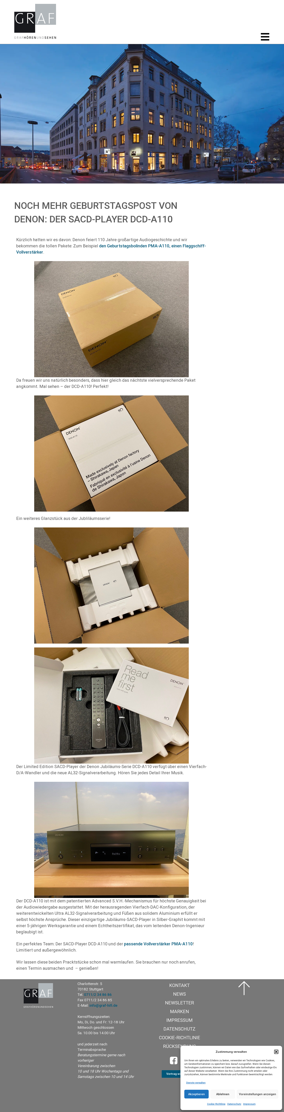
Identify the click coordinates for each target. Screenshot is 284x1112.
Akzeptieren (196, 1094)
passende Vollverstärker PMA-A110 (158, 943)
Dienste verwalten (196, 1082)
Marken (179, 1011)
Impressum (249, 1104)
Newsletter (179, 1003)
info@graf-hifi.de (103, 1005)
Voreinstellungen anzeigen (257, 1094)
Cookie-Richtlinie (216, 1104)
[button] (276, 1052)
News (179, 994)
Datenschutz (234, 1104)
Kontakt (179, 985)
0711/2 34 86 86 (98, 994)
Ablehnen (222, 1094)
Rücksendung (179, 1046)
